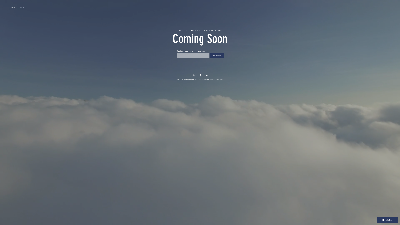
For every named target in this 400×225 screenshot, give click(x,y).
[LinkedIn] (194, 75)
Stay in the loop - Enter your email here (191, 51)
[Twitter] (206, 75)
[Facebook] (200, 75)
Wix (221, 79)
